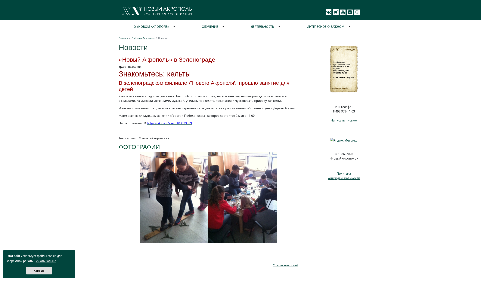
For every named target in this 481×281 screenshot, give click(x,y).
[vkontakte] (328, 12)
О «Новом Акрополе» (151, 27)
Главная (123, 38)
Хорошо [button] (39, 270)
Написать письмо (344, 120)
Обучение (210, 27)
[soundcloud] (356, 12)
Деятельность (262, 27)
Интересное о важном (325, 27)
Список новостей (285, 265)
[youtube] (342, 12)
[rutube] (335, 12)
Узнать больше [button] (46, 261)
